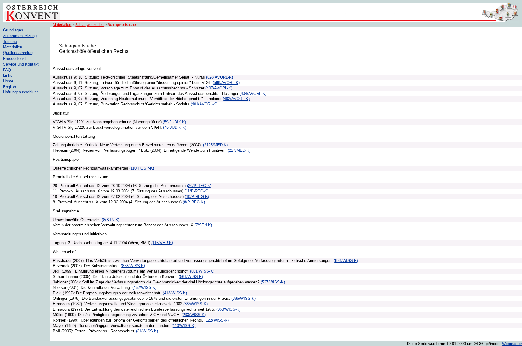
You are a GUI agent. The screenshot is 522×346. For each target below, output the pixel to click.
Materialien (62, 25)
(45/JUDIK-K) (174, 127)
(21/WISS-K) (147, 331)
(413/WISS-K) (175, 293)
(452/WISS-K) (144, 287)
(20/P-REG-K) (199, 185)
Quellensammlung (18, 52)
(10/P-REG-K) (197, 196)
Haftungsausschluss (21, 92)
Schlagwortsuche (89, 25)
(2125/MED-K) (215, 145)
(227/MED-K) (239, 150)
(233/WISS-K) (194, 314)
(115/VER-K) (162, 243)
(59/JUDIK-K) (174, 122)
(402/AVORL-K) (236, 98)
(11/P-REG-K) (196, 191)
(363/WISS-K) (228, 309)
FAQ (7, 70)
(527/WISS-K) (273, 282)
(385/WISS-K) (195, 304)
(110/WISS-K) (183, 325)
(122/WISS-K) (217, 320)
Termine (10, 41)
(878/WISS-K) (133, 266)
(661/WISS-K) (202, 271)
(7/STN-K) (203, 225)
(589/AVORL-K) (226, 82)
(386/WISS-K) (243, 298)
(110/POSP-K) (141, 168)
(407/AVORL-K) (218, 88)
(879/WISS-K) (346, 260)
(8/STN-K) (110, 220)
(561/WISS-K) (191, 276)
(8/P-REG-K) (194, 202)
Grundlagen (13, 30)
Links (7, 75)
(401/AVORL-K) (204, 104)
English (9, 87)
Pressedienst (14, 58)
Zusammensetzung (20, 36)
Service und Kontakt (21, 64)
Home (8, 81)
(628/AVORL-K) (219, 77)
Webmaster (512, 343)
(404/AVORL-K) (253, 93)
